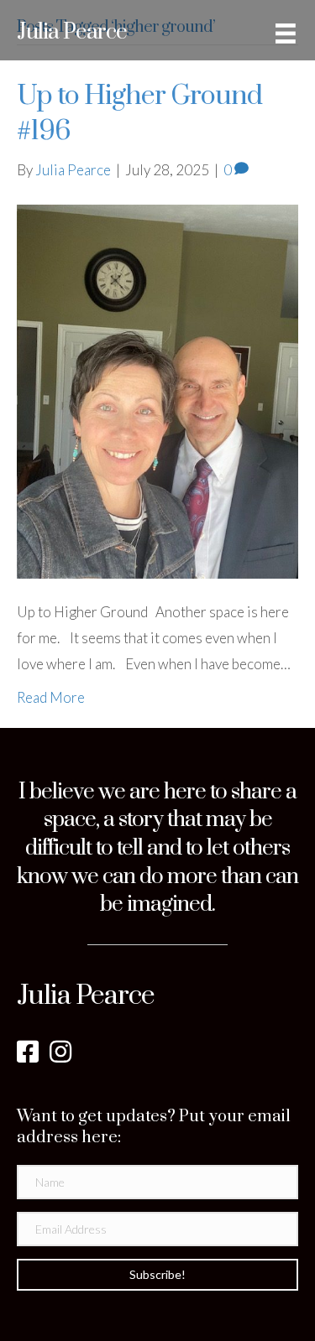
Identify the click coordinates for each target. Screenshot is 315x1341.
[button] (157, 1275)
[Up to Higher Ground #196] (157, 389)
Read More (51, 697)
